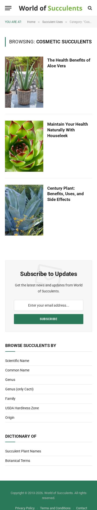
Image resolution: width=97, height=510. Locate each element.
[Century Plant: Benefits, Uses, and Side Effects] (24, 210)
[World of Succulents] (50, 8)
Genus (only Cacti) (19, 389)
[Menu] (8, 8)
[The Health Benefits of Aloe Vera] (24, 82)
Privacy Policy (25, 508)
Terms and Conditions (55, 508)
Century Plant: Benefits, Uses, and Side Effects (65, 194)
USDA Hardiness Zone (22, 408)
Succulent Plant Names (23, 451)
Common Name (17, 370)
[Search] (89, 8)
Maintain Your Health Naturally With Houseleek (67, 130)
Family (10, 399)
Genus (10, 380)
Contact (81, 508)
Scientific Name (17, 361)
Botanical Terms (17, 461)
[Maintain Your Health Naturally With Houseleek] (24, 146)
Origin (9, 418)
